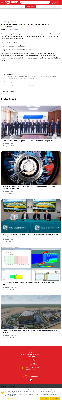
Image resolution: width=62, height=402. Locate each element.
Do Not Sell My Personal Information (31, 354)
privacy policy (31, 85)
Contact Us (31, 352)
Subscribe (53, 82)
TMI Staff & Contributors (11, 143)
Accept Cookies (44, 398)
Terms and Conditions (31, 358)
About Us (31, 349)
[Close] (59, 390)
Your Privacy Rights (31, 360)
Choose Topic (29, 6)
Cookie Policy (11, 395)
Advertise (31, 351)
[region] (31, 395)
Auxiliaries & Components (8, 91)
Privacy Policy (31, 356)
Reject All (55, 398)
